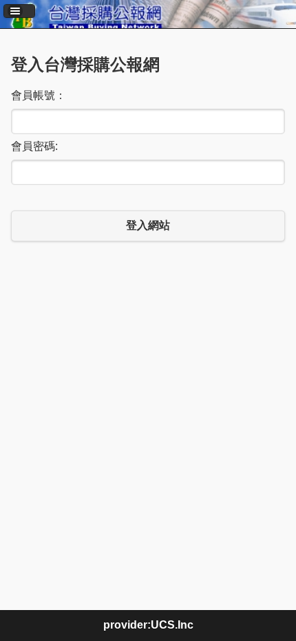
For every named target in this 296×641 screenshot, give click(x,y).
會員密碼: (34, 146)
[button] (19, 11)
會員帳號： (38, 95)
